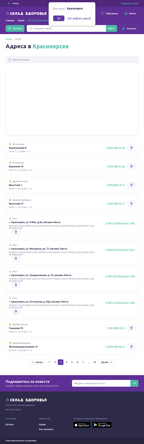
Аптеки (10, 424)
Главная (10, 20)
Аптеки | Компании (38, 20)
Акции (21, 20)
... (89, 362)
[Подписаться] (134, 383)
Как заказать (46, 429)
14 (94, 362)
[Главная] (27, 13)
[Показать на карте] (131, 148)
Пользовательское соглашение (21, 440)
